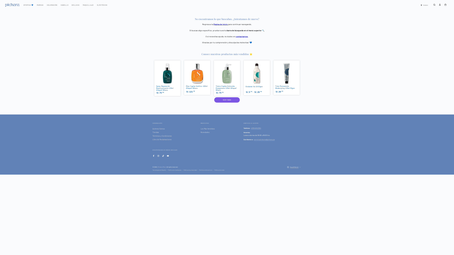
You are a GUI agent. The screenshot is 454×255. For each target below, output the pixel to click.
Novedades (205, 132)
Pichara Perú (162, 167)
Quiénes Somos (159, 129)
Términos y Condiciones (162, 136)
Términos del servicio (205, 170)
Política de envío (219, 170)
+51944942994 (256, 128)
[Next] (300, 70)
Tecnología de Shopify (159, 170)
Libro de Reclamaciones (162, 139)
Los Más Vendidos (208, 129)
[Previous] (154, 70)
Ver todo (227, 100)
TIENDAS (425, 5)
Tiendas (156, 132)
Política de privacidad (190, 170)
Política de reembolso (174, 170)
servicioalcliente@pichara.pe (264, 139)
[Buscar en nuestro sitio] (434, 4)
